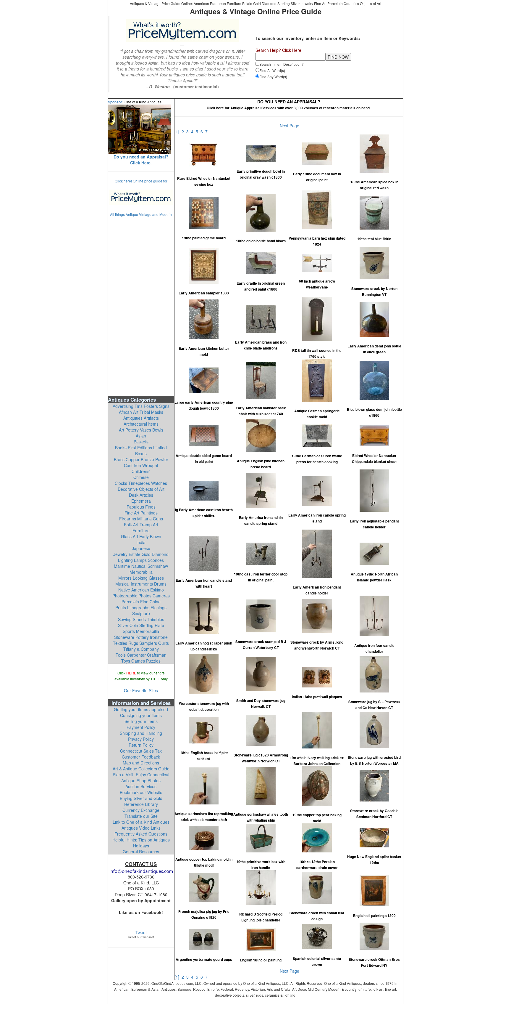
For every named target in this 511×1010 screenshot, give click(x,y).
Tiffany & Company (141, 649)
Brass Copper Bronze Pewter (141, 459)
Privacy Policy (141, 739)
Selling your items (141, 721)
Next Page (289, 126)
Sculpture (141, 613)
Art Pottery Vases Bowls (141, 430)
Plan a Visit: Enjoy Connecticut (141, 774)
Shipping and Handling (141, 733)
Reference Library (141, 804)
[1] (178, 131)
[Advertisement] (141, 306)
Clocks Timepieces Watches (141, 483)
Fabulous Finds (141, 507)
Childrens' (141, 471)
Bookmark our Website (141, 792)
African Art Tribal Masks (141, 412)
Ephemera (141, 501)
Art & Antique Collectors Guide (141, 769)
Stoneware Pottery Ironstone (141, 637)
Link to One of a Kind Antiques (141, 822)
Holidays (141, 846)
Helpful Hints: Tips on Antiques (141, 840)
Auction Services (140, 786)
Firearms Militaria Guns (141, 519)
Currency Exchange (140, 810)
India (140, 542)
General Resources (141, 852)
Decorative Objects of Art (141, 489)
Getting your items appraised (141, 709)
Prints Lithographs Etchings (140, 607)
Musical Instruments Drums (140, 584)
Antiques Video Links (141, 828)
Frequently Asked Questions (140, 834)
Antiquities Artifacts (141, 418)
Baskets (141, 442)
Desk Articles (141, 495)
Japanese (141, 548)
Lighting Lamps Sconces (141, 560)
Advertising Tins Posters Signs (141, 406)
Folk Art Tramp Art (141, 525)
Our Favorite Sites (141, 690)
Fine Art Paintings (141, 513)
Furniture (141, 530)
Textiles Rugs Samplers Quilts (141, 643)
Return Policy (141, 745)
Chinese (141, 477)
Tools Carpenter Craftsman (141, 655)
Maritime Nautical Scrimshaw (141, 566)
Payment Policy (141, 727)
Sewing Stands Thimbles (141, 619)
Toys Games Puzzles (141, 661)
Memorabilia (141, 572)
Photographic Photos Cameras (141, 596)
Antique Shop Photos (141, 780)
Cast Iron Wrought (141, 465)
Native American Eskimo (141, 590)
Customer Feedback (141, 757)
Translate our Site (141, 816)
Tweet (141, 932)
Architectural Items (141, 424)
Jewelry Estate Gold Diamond (141, 554)
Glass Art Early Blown (141, 536)
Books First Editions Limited (141, 448)
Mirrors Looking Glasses (141, 578)
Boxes (141, 453)
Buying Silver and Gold (141, 798)
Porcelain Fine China (141, 602)
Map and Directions (141, 763)
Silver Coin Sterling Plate (141, 625)
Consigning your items (141, 715)
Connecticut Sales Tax (141, 751)
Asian (141, 436)
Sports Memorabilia (141, 631)
